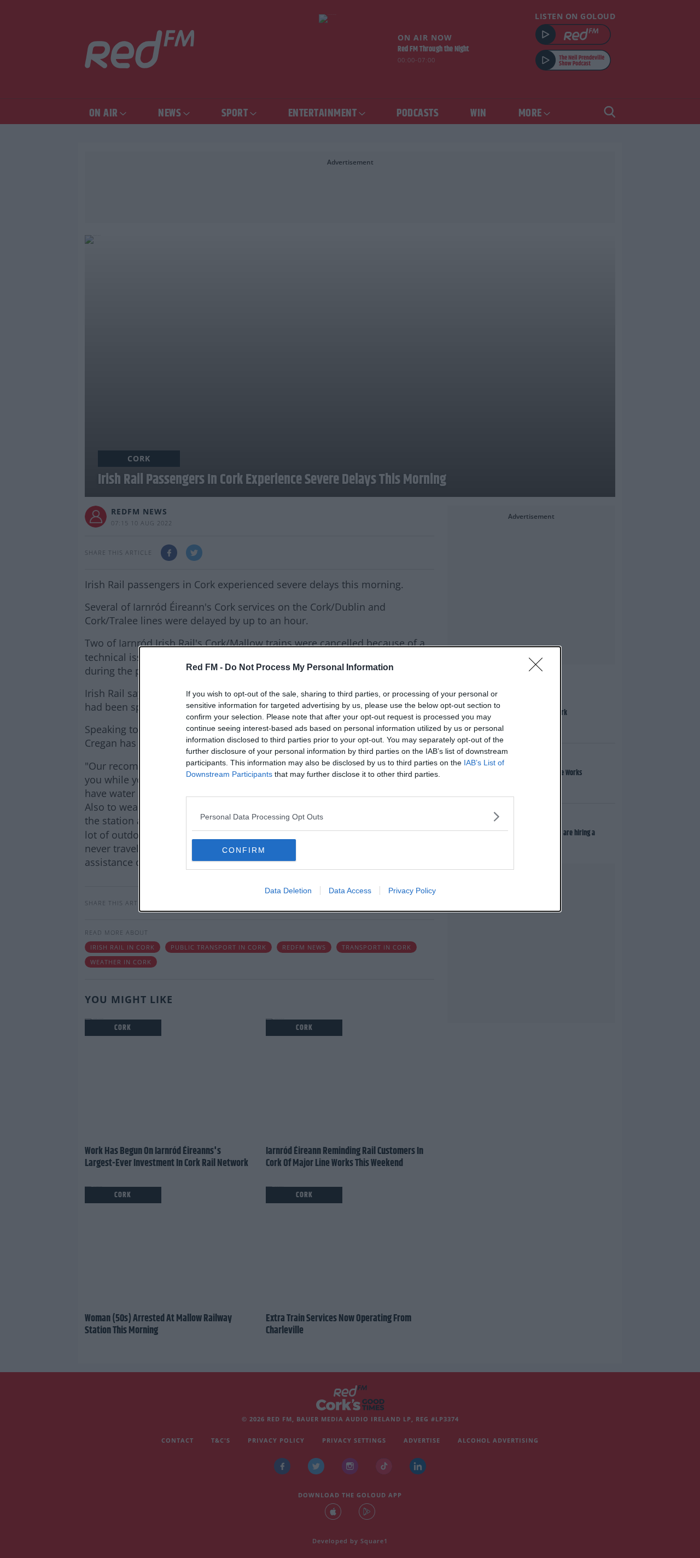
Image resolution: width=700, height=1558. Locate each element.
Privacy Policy (412, 890)
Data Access (350, 890)
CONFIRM (244, 850)
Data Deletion (288, 890)
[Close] (539, 668)
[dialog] (350, 779)
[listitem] (350, 816)
